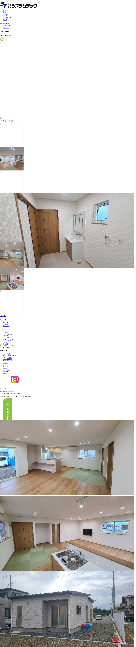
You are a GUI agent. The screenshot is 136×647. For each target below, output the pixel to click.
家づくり (5, 12)
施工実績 (5, 14)
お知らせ (5, 11)
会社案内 (5, 19)
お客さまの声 (7, 17)
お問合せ (5, 20)
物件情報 (5, 15)
